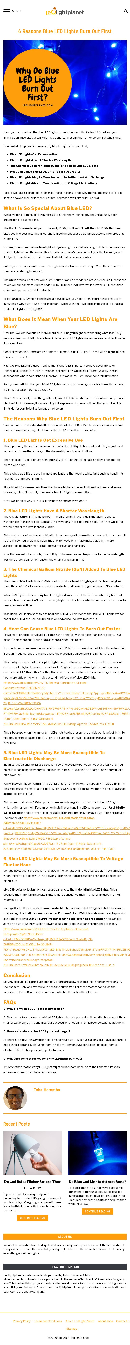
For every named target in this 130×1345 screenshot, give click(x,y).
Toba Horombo (47, 1090)
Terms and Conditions (48, 1321)
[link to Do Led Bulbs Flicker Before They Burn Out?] (32, 1153)
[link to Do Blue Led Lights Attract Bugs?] (97, 1153)
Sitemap (71, 1328)
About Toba (105, 1321)
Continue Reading (32, 1218)
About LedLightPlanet (79, 1321)
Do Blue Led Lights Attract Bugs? (97, 1182)
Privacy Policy (22, 1321)
